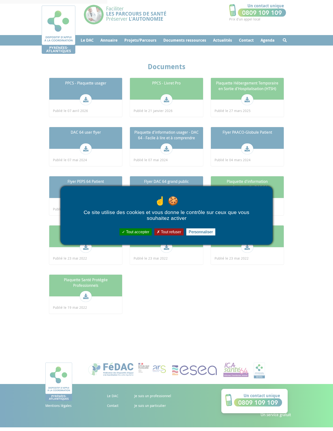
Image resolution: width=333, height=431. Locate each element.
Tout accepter (137, 232)
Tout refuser (170, 232)
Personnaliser (201, 232)
